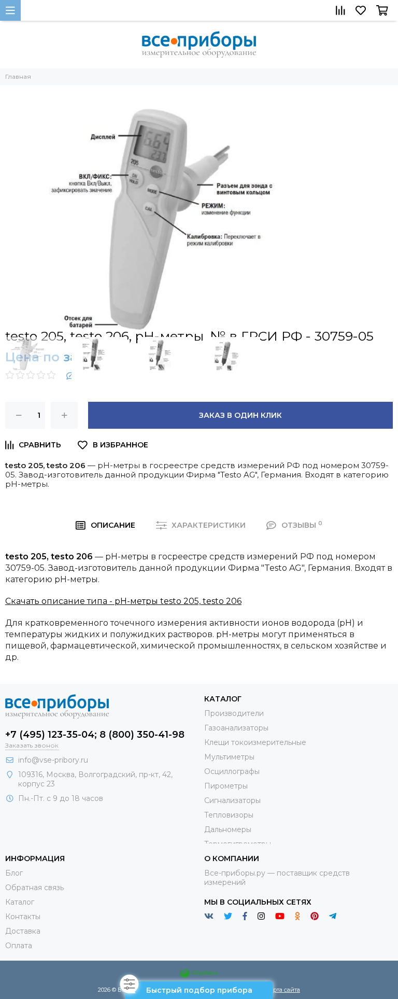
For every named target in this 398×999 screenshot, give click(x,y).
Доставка (22, 931)
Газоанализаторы (236, 728)
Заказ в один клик (240, 415)
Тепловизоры (228, 815)
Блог (14, 873)
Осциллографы (232, 771)
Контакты (22, 916)
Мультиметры (229, 757)
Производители (234, 713)
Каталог (19, 902)
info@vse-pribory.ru (53, 760)
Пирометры (226, 786)
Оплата (18, 945)
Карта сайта (283, 989)
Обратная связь (34, 887)
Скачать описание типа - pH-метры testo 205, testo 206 (123, 601)
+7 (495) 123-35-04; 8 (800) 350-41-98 (94, 734)
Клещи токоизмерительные (255, 742)
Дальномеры (227, 829)
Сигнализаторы (232, 800)
